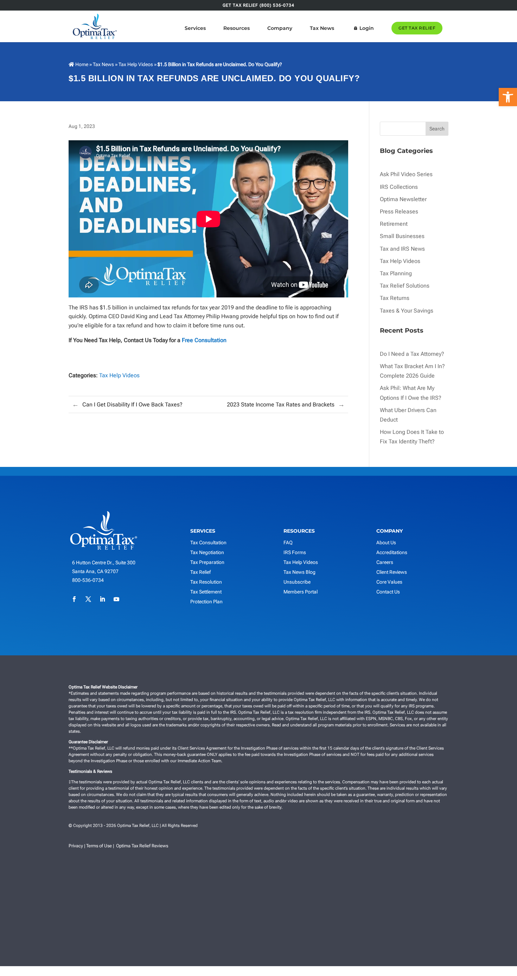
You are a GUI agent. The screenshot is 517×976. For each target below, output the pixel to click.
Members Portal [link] (300, 592)
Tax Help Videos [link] (136, 64)
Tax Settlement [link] (206, 592)
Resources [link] (236, 28)
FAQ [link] (288, 542)
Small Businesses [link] (402, 236)
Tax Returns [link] (394, 298)
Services (195, 28)
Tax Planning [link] (396, 273)
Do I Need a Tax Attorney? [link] (412, 354)
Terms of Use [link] (99, 845)
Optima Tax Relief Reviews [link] (142, 845)
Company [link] (279, 28)
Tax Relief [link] (200, 572)
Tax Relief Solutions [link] (404, 285)
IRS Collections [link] (399, 187)
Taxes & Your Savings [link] (406, 310)
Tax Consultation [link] (208, 542)
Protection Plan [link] (206, 601)
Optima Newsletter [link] (403, 199)
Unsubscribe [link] (297, 582)
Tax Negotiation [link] (207, 552)
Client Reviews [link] (391, 572)
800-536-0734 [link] (88, 580)
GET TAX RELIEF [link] (416, 28)
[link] (508, 97)
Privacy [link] (76, 845)
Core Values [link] (389, 582)
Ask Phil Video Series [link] (406, 174)
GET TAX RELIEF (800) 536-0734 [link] (258, 5)
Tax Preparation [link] (207, 562)
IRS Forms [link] (294, 552)
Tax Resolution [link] (206, 582)
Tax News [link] (322, 28)
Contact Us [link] (388, 592)
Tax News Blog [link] (299, 572)
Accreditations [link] (391, 552)
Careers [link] (384, 562)
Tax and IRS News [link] (402, 248)
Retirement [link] (394, 223)
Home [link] (81, 64)
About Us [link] (386, 542)
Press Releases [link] (399, 211)
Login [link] (366, 28)
